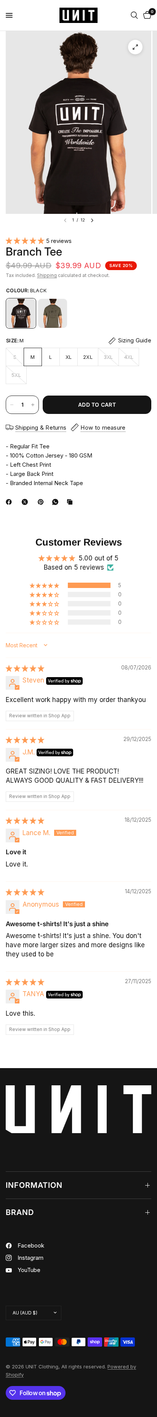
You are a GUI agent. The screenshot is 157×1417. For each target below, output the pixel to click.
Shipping (47, 275)
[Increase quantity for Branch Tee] (32, 405)
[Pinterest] (42, 502)
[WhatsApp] (56, 502)
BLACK (21, 313)
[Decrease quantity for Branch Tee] (12, 405)
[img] (25, 668)
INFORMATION (34, 1185)
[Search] (134, 15)
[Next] (92, 220)
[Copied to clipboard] (71, 502)
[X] (26, 502)
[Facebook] (10, 502)
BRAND (20, 1212)
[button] (26, 240)
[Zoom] (135, 47)
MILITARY (52, 313)
